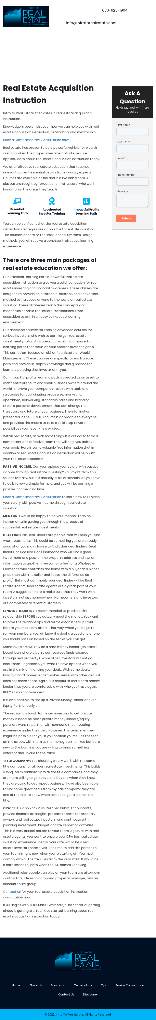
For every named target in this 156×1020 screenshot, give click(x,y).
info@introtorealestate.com (91, 22)
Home (16, 985)
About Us (35, 985)
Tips (104, 985)
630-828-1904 (115, 10)
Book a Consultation (130, 985)
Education (58, 985)
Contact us (12, 891)
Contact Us (66, 994)
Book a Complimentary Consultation (32, 497)
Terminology (83, 985)
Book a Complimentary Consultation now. (36, 140)
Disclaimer (90, 994)
